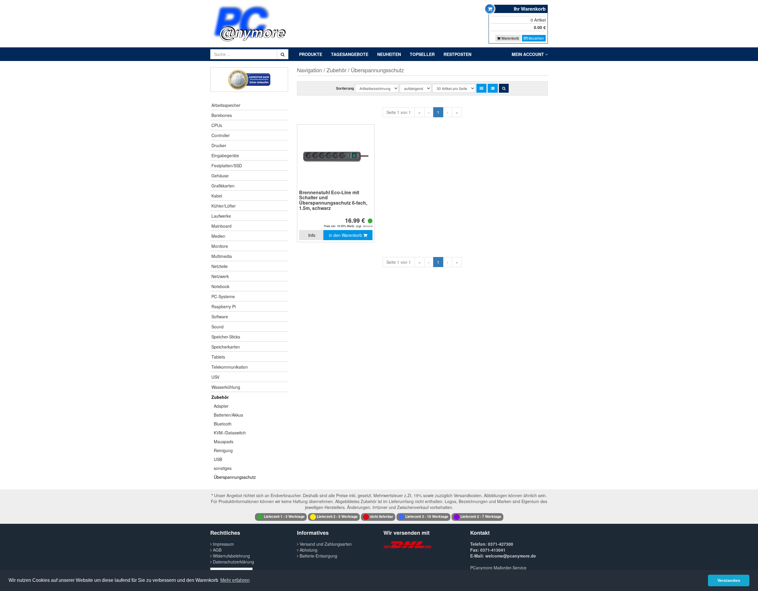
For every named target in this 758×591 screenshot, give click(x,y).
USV (215, 377)
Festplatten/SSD (226, 165)
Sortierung (345, 88)
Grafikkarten (223, 186)
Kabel (216, 196)
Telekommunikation (229, 367)
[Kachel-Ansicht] (481, 88)
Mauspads (223, 441)
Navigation (309, 70)
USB (218, 459)
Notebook (220, 286)
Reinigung (223, 450)
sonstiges (223, 468)
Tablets (218, 357)
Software (219, 316)
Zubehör (220, 397)
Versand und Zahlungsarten (325, 544)
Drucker (218, 145)
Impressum (223, 544)
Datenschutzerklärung (233, 562)
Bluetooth (223, 424)
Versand (367, 226)
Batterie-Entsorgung (317, 556)
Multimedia (221, 256)
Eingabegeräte (225, 155)
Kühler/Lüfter (223, 206)
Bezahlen (536, 38)
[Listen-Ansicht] (493, 88)
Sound (217, 327)
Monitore (219, 246)
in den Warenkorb (346, 235)
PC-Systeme (223, 296)
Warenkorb (509, 38)
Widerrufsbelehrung (231, 556)
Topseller (422, 54)
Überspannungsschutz (235, 477)
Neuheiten (389, 54)
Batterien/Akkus (228, 415)
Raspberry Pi (223, 306)
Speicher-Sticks (225, 337)
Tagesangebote (349, 54)
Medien (218, 236)
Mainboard (221, 226)
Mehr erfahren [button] (235, 580)
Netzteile (219, 266)
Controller (220, 135)
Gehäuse (220, 176)
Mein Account (528, 54)
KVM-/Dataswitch (230, 433)
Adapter (221, 406)
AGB (216, 550)
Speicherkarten (225, 347)
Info (311, 235)
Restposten (457, 54)
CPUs (216, 125)
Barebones (221, 115)
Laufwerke (221, 216)
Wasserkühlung (225, 387)
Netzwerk (220, 276)
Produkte (310, 54)
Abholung (307, 550)
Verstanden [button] (728, 580)
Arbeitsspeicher (225, 105)
